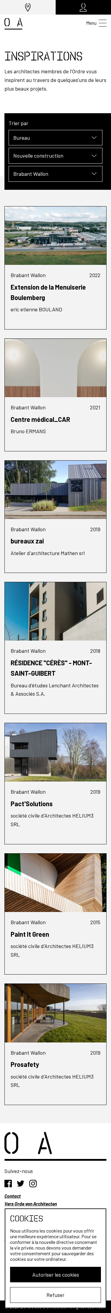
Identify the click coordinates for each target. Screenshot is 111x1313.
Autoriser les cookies (55, 1274)
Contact (12, 1196)
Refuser (55, 1295)
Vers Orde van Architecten (30, 1203)
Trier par (18, 123)
